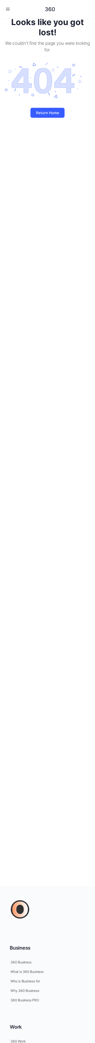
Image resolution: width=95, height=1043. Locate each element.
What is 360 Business (27, 972)
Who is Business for (25, 981)
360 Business (20, 962)
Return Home (47, 112)
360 (50, 9)
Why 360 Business (24, 991)
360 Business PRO (24, 1000)
